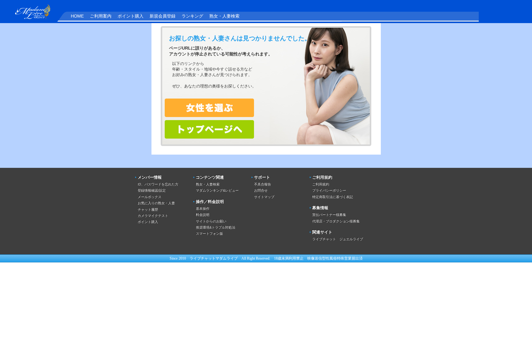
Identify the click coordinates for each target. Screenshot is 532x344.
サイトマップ (264, 197)
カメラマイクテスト (153, 215)
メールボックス (149, 197)
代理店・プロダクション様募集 (336, 221)
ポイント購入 (130, 16)
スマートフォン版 (209, 233)
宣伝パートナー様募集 (329, 215)
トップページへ (209, 129)
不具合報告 (262, 184)
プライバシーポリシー (329, 190)
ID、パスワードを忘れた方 (158, 184)
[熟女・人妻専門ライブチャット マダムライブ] (29, 11)
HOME (77, 16)
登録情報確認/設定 (152, 190)
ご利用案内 (100, 16)
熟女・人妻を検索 (209, 108)
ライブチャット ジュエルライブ (337, 239)
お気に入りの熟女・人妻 (156, 203)
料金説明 (202, 215)
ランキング (192, 16)
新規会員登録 (162, 16)
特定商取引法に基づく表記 (332, 197)
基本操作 (202, 208)
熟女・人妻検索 (224, 16)
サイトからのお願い (211, 221)
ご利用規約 (320, 184)
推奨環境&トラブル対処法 (215, 227)
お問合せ (261, 190)
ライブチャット (203, 258)
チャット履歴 (148, 209)
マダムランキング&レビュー (217, 190)
